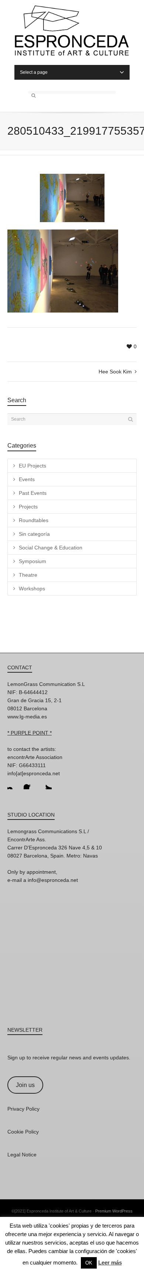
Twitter (46, 783)
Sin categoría (34, 534)
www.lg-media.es (27, 717)
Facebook (29, 783)
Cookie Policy (23, 1132)
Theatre (28, 575)
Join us (25, 1085)
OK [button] (88, 1263)
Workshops (32, 588)
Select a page (34, 72)
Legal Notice (22, 1155)
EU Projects (32, 466)
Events (27, 479)
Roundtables (33, 520)
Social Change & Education (50, 548)
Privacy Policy (23, 1109)
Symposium (32, 561)
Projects (28, 507)
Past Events (33, 493)
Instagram (13, 783)
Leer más (110, 1262)
